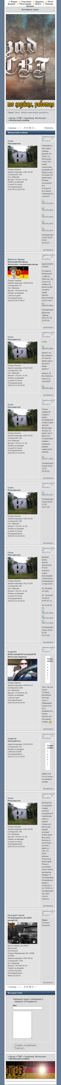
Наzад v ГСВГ (15, 118)
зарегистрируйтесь (40, 113)
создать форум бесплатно (44, 1062)
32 (33, 128)
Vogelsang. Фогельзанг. (35, 118)
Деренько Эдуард (16, 259)
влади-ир (12, 738)
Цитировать (48, 250)
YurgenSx (12, 652)
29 (25, 128)
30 (27, 128)
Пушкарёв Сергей (16, 915)
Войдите (24, 113)
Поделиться (46, 137)
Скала (10, 141)
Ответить (49, 128)
